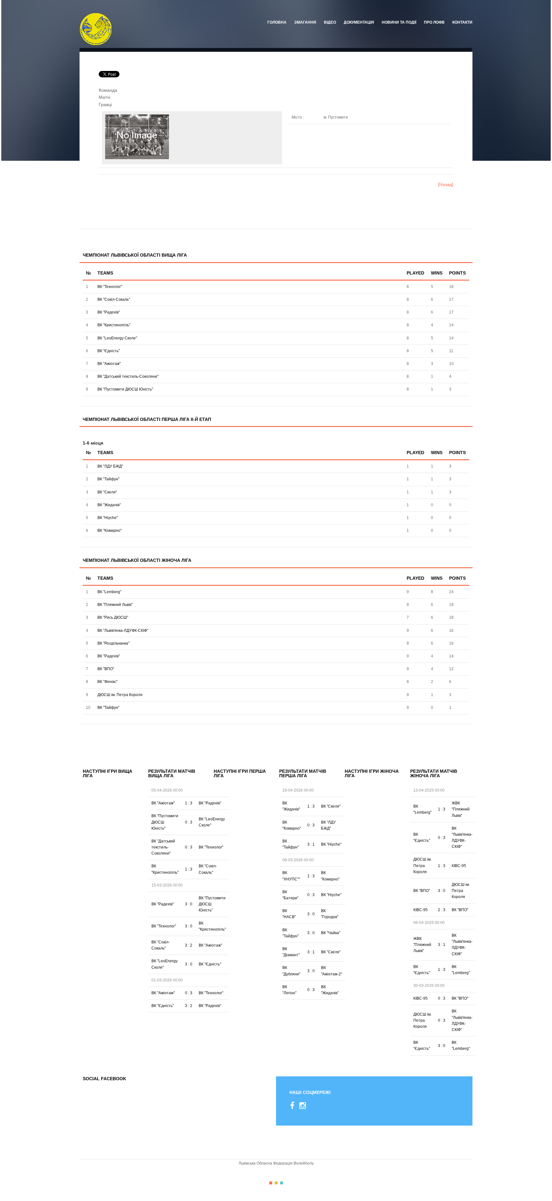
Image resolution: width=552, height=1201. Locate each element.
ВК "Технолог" (109, 286)
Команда (108, 90)
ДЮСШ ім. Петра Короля (119, 695)
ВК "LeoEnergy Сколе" (117, 338)
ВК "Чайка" (330, 933)
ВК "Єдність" (108, 351)
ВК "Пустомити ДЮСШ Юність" (125, 389)
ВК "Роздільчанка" (113, 643)
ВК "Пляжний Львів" (115, 604)
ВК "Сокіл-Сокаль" (113, 299)
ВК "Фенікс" (107, 681)
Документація (359, 22)
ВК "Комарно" (109, 530)
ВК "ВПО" (105, 669)
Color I (270, 1183)
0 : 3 (188, 822)
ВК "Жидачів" (109, 505)
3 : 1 (311, 844)
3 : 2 (188, 945)
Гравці (105, 104)
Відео (330, 22)
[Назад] (445, 184)
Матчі (104, 97)
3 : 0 (188, 904)
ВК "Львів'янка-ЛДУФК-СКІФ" (122, 630)
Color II (276, 1183)
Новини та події (399, 22)
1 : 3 (188, 803)
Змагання (305, 22)
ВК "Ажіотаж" (109, 363)
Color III (281, 1183)
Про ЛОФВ (434, 22)
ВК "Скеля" (107, 492)
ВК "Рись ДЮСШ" (112, 617)
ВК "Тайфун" (108, 479)
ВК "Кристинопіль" (113, 325)
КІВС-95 (459, 866)
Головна (277, 22)
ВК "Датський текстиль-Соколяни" (127, 376)
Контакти (462, 22)
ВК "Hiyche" (107, 517)
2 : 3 (441, 910)
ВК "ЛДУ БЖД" (110, 466)
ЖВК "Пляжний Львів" (461, 809)
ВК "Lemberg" (109, 592)
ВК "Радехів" (108, 312)
